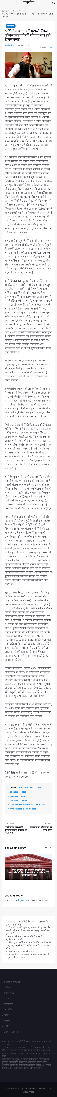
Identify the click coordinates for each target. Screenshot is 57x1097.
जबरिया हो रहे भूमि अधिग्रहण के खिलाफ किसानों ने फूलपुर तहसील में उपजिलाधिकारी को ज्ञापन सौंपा (28, 945)
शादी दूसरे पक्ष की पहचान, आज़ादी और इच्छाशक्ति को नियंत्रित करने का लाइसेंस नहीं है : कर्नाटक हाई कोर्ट (28, 873)
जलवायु (7, 998)
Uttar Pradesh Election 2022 (22, 809)
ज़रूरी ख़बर (10, 26)
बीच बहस (8, 1004)
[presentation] (46, 847)
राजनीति (8, 1009)
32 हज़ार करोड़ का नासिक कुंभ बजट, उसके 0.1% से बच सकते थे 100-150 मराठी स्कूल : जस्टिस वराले (27, 954)
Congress (13, 792)
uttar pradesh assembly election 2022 (26, 805)
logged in (23, 900)
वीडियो (7, 1026)
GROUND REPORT (12, 982)
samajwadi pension (17, 800)
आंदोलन (8, 987)
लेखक (7, 1020)
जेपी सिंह (10, 45)
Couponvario (30, 1088)
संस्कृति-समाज (11, 1031)
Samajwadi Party (16, 796)
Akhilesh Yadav (26, 788)
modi (24, 792)
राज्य (6, 1015)
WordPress (28, 1091)
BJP (39, 788)
